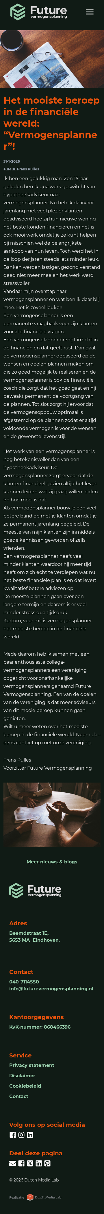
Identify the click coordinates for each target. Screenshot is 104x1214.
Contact (18, 1096)
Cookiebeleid (25, 1086)
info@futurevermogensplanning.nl (51, 989)
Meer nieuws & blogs (52, 862)
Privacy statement (31, 1065)
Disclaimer (22, 1075)
